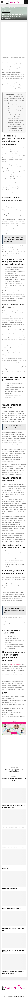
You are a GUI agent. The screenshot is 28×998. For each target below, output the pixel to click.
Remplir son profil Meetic (9, 888)
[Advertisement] (14, 41)
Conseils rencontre (6, 12)
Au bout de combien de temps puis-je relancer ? (14, 705)
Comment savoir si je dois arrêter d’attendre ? (13, 716)
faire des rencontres (16, 664)
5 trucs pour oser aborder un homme (13, 847)
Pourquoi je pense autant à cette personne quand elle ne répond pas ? (13, 709)
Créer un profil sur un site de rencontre (13, 827)
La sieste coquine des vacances (11, 908)
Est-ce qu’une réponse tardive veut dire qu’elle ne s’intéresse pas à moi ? (14, 701)
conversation (13, 63)
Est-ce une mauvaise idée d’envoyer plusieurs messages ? (11, 713)
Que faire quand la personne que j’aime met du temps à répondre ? (13, 697)
